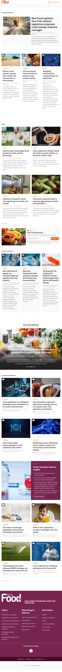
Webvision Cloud (35, 665)
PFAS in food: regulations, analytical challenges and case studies (45, 530)
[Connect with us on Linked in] (31, 650)
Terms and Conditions (34, 243)
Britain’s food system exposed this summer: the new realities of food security (9, 76)
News (4, 148)
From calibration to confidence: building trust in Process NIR (45, 567)
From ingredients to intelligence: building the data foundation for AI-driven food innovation (16, 404)
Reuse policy (25, 629)
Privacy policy (46, 627)
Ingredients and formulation (10, 618)
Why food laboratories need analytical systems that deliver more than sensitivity (30, 276)
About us (44, 615)
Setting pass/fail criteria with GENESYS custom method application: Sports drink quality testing (51, 277)
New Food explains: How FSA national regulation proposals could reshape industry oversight (44, 24)
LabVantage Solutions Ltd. (11, 284)
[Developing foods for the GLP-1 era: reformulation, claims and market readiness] (34, 366)
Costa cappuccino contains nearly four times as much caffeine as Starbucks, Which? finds (46, 153)
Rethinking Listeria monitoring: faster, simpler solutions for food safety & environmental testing (45, 446)
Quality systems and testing (10, 624)
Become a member (39, 496)
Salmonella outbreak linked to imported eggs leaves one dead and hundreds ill (45, 201)
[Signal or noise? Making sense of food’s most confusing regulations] (29, 366)
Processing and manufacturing (11, 621)
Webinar (5, 399)
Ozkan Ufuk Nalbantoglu (49, 82)
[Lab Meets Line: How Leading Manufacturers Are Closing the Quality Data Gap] (28, 366)
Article (45, 68)
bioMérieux (47, 413)
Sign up (54, 239)
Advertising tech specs (28, 623)
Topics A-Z (21, 659)
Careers (44, 621)
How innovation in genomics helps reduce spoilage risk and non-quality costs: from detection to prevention (45, 405)
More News (5, 223)
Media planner (26, 620)
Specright (16, 411)
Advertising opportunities (29, 617)
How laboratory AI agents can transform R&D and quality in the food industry (10, 276)
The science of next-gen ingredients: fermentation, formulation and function (13, 530)
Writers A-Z (29, 659)
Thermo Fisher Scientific (49, 286)
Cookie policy (46, 630)
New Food (17, 451)
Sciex (15, 574)
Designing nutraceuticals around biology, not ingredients (50, 75)
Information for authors (28, 626)
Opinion (5, 68)
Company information (48, 618)
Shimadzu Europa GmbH (31, 284)
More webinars (6, 581)
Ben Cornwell (45, 33)
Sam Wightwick (17, 158)
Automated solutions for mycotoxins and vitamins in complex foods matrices (31, 350)
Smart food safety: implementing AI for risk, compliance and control (13, 445)
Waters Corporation (19, 536)
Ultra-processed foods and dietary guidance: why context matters (30, 75)
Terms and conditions (48, 624)
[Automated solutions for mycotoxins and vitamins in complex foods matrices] (31, 366)
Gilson (44, 356)
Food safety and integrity (9, 615)
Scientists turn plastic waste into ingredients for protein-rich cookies (15, 201)
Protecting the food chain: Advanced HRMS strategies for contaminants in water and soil (15, 568)
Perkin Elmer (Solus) (49, 454)
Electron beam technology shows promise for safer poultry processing (16, 153)
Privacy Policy (47, 243)
